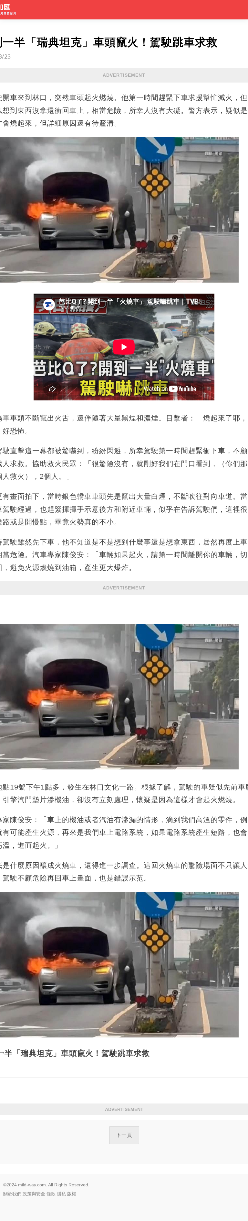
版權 (71, 1193)
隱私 (61, 1193)
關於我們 (12, 1193)
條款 (51, 1193)
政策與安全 (34, 1193)
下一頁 (124, 1135)
